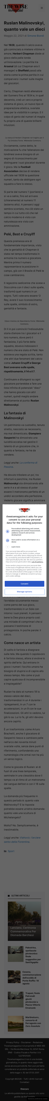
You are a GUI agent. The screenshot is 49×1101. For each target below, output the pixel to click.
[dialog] (24, 550)
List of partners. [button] (37, 562)
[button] (24, 547)
